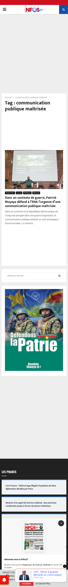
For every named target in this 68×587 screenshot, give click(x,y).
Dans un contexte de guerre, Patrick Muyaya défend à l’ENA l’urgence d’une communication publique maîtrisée (32, 202)
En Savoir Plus (43, 583)
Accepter (26, 583)
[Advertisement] (34, 51)
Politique (27, 193)
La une (19, 193)
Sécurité (36, 193)
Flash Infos (10, 193)
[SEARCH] (59, 275)
